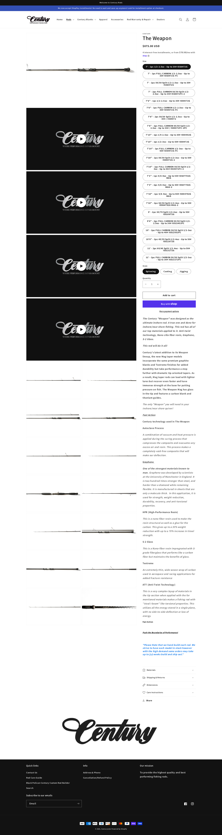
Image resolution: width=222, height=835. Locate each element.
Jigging (184, 271)
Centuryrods (106, 829)
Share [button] (149, 700)
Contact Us (31, 772)
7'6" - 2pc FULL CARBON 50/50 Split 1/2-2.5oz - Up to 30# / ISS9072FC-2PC (169, 126)
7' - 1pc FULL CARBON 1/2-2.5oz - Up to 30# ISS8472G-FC (169, 74)
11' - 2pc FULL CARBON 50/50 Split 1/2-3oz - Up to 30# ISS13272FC (169, 258)
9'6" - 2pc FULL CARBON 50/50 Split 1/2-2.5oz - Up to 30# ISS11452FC (169, 222)
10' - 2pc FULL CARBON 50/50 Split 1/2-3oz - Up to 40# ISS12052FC (169, 231)
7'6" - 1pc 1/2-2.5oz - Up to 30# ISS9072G (168, 100)
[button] (70, 19)
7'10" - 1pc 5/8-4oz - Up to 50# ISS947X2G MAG (168, 194)
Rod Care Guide (34, 777)
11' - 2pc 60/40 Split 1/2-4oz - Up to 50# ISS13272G (168, 249)
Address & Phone (92, 772)
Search (29, 788)
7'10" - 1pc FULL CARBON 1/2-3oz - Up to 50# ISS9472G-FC (169, 149)
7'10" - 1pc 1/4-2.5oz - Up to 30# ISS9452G (168, 134)
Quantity (147, 278)
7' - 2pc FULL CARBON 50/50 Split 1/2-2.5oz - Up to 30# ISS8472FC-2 (168, 92)
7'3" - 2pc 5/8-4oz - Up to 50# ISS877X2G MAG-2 (169, 185)
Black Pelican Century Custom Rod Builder (48, 782)
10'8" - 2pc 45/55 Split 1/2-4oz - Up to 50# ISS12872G (169, 240)
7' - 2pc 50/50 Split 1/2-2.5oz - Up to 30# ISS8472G (169, 83)
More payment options (169, 311)
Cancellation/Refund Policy (97, 777)
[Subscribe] (78, 803)
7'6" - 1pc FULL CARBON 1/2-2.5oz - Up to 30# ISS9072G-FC (169, 108)
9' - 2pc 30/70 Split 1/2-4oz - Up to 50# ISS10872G (169, 213)
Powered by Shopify (119, 829)
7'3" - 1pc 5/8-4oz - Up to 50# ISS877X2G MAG (169, 176)
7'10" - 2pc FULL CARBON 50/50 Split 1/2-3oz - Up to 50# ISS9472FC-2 (168, 167)
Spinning (151, 271)
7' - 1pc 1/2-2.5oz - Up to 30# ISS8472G (167, 66)
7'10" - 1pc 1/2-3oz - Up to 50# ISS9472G (167, 141)
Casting (168, 271)
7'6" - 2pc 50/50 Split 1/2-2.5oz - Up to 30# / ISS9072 (169, 117)
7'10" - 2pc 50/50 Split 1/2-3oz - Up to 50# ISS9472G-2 (169, 158)
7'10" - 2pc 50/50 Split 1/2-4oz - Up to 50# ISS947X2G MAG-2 (169, 204)
